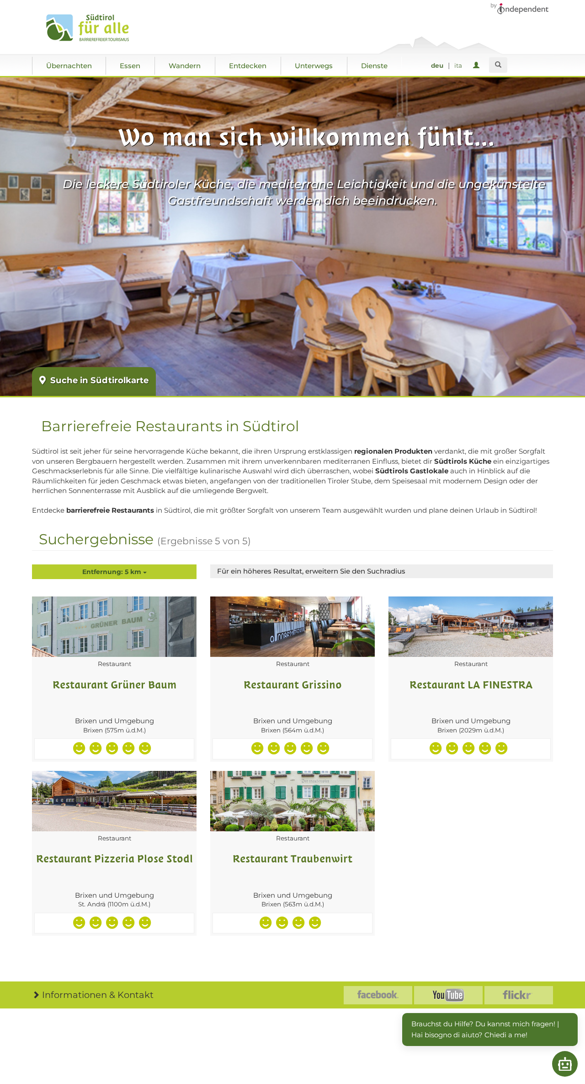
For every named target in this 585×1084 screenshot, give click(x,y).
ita (458, 65)
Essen (130, 65)
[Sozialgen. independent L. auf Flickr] (518, 995)
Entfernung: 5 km (112, 572)
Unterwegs (314, 65)
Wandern (185, 65)
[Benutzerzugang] (478, 65)
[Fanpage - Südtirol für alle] (378, 995)
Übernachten (69, 65)
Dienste (374, 65)
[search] (498, 65)
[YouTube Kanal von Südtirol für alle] (448, 995)
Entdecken (247, 65)
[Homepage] (97, 27)
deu (437, 65)
